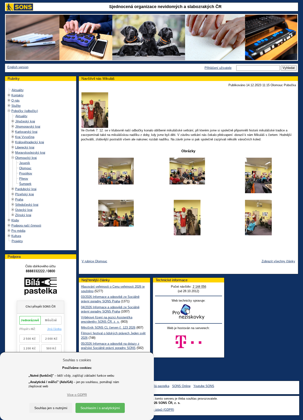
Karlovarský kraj (26, 132)
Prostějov (25, 173)
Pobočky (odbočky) (24, 111)
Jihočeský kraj (25, 121)
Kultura (16, 236)
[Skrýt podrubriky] (9, 110)
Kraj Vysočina (24, 137)
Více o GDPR (77, 395)
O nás (15, 100)
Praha (19, 199)
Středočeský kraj (26, 204)
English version (17, 67)
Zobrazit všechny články (278, 261)
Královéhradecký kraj (29, 142)
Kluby (15, 220)
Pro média (18, 230)
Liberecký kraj (24, 147)
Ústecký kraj (23, 210)
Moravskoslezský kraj (30, 152)
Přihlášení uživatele (218, 68)
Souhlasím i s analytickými (100, 408)
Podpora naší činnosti (26, 225)
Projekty (17, 241)
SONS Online (181, 386)
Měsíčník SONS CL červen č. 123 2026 (108, 327)
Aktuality (18, 90)
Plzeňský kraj (24, 194)
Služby (16, 105)
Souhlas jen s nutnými (50, 408)
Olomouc (25, 168)
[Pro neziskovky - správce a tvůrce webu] (188, 311)
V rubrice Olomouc (94, 261)
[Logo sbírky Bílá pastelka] (40, 287)
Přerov (23, 178)
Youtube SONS (203, 386)
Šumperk (25, 184)
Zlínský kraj (23, 215)
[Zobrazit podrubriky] (9, 95)
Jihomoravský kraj (27, 126)
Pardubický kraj (25, 189)
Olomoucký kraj (26, 158)
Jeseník (24, 163)
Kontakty (17, 95)
